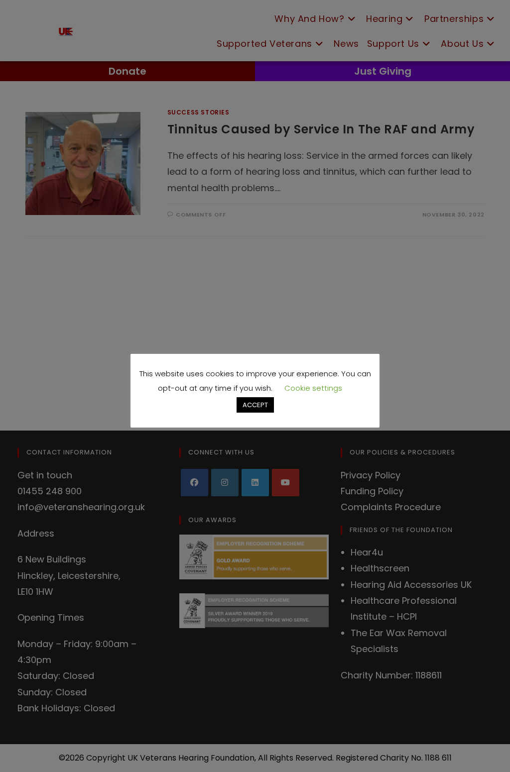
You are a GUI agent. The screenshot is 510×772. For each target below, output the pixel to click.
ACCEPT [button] (255, 405)
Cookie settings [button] (313, 388)
